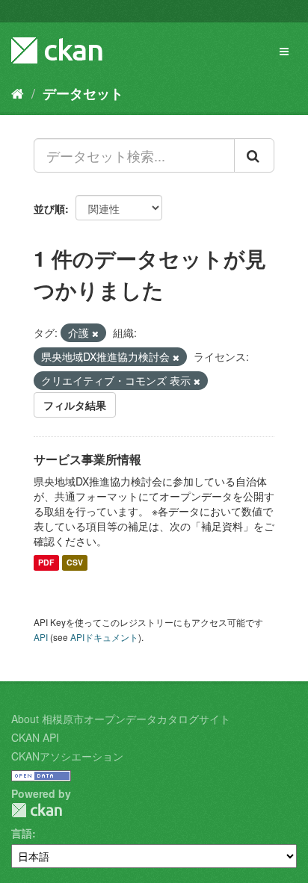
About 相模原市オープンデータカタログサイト (120, 718)
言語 (21, 832)
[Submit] (254, 155)
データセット (83, 93)
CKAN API (35, 737)
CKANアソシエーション (67, 756)
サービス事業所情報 (87, 459)
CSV (75, 562)
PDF (46, 562)
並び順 (49, 208)
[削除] (95, 333)
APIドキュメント (104, 637)
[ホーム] (17, 92)
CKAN (36, 810)
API (41, 637)
